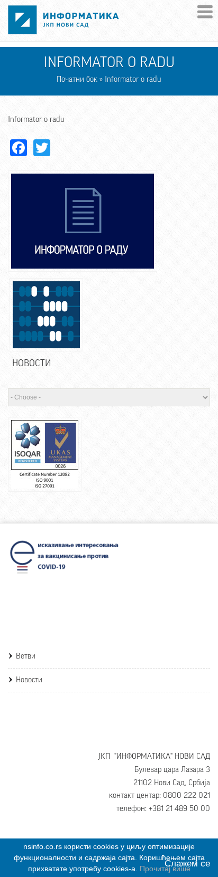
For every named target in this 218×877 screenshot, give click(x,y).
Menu (205, 11)
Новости (29, 680)
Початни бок (77, 79)
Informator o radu (36, 119)
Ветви (25, 656)
